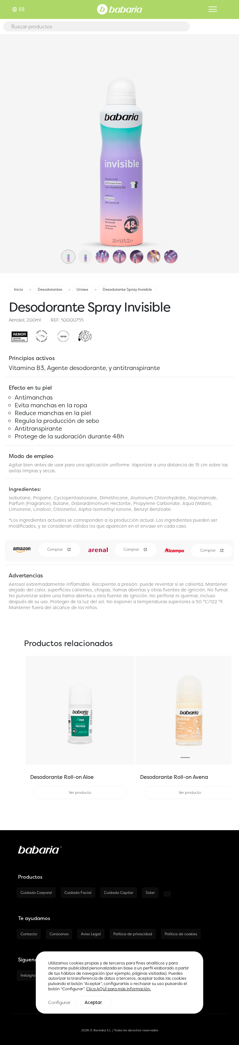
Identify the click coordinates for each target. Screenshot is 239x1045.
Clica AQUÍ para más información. (118, 989)
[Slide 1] (68, 263)
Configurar (59, 1002)
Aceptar (93, 1002)
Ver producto (80, 792)
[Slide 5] (136, 263)
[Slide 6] (154, 263)
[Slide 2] (85, 263)
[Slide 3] (103, 263)
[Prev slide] (143, 710)
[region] (119, 982)
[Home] (119, 8)
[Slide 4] (119, 263)
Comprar (55, 549)
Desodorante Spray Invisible (127, 289)
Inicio (18, 289)
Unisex (82, 289)
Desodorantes (50, 289)
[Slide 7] (171, 263)
